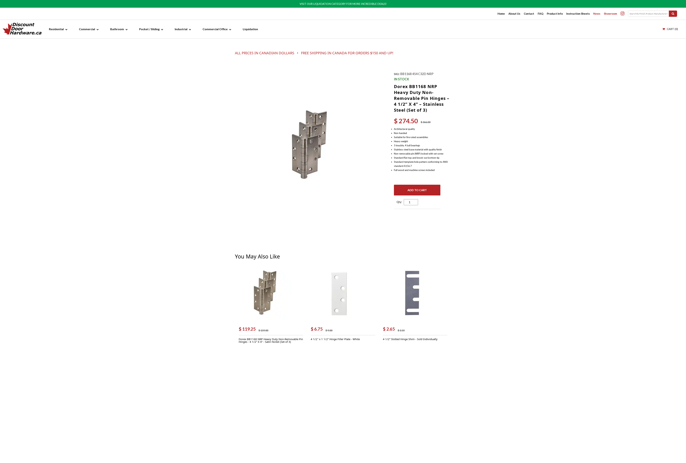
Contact (529, 13)
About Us (514, 13)
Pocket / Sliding (149, 29)
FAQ (540, 13)
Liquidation (250, 29)
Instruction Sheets (578, 13)
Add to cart (417, 190)
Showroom (610, 13)
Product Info (555, 13)
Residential (56, 29)
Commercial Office (215, 29)
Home (501, 13)
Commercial (87, 29)
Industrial (181, 29)
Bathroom (117, 29)
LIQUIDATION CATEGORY (329, 3)
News (596, 13)
